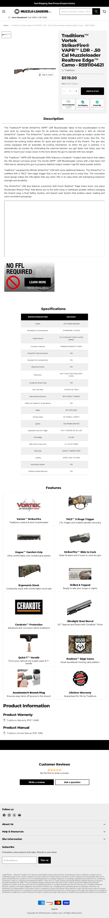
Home (6, 25)
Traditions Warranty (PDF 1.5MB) (23, 720)
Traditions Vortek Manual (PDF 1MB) (25, 733)
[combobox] (75, 11)
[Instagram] (9, 815)
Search (55, 909)
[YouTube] (19, 815)
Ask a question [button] (72, 782)
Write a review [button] (37, 782)
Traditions (70, 70)
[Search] (96, 11)
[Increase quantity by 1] (76, 91)
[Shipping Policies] (29, 276)
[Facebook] (4, 815)
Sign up (45, 860)
